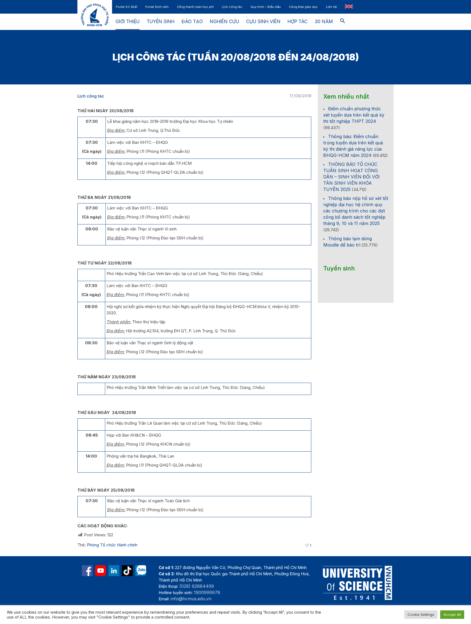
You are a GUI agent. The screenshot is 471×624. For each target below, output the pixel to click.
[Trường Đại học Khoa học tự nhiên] (113, 570)
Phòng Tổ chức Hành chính (112, 544)
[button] (342, 22)
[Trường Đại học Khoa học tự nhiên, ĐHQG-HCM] (100, 570)
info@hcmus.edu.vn (191, 598)
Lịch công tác (90, 96)
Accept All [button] (452, 614)
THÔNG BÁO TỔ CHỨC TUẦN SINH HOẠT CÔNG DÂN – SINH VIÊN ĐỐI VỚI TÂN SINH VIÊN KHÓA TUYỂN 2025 (351, 177)
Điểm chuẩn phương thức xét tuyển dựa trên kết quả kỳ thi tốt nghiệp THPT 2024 (353, 115)
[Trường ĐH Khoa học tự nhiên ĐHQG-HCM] (87, 570)
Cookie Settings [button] (420, 614)
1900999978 (207, 592)
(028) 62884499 (196, 586)
